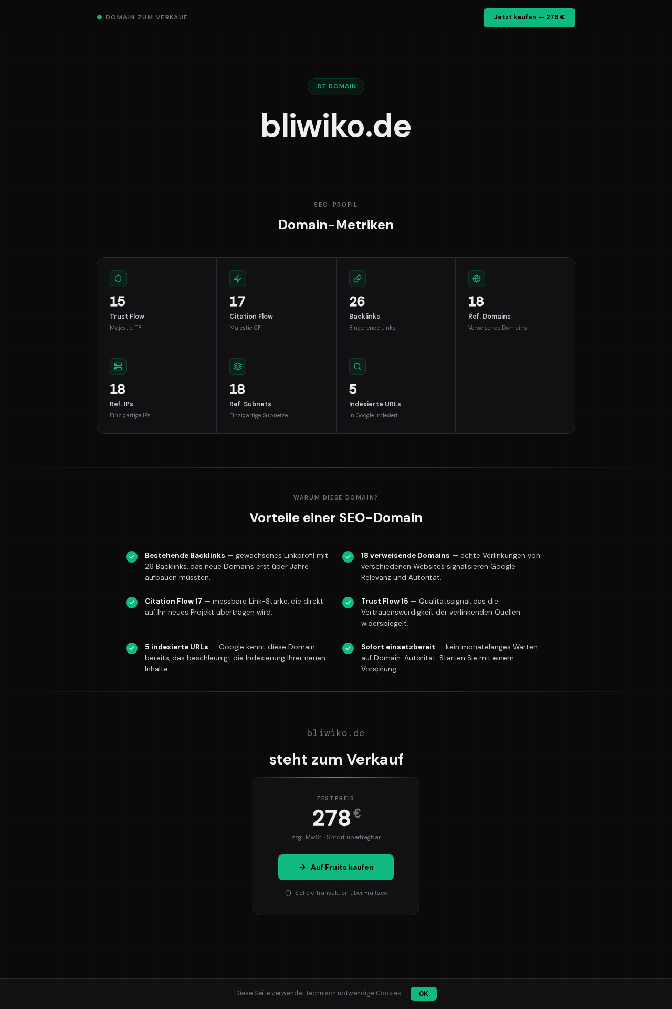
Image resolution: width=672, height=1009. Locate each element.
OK (423, 994)
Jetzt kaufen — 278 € (529, 17)
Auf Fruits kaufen (342, 867)
